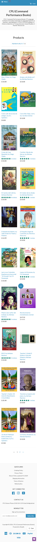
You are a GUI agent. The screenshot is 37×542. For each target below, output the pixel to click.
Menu (5, 1)
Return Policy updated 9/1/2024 (18, 476)
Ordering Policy (18, 470)
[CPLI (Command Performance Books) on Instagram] (18, 493)
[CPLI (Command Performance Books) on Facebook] (13, 493)
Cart (34, 3)
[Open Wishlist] (34, 539)
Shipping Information (18, 478)
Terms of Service (18, 481)
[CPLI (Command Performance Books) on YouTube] (23, 493)
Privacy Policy (19, 473)
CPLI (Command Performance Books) (18, 13)
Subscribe (30, 516)
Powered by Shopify (18, 527)
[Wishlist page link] (10, 1)
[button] (6, 159)
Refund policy (18, 484)
